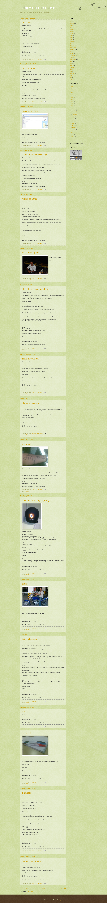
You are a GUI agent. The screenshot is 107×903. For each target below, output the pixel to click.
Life (26, 349)
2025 (72, 86)
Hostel (71, 39)
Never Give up (73, 59)
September (75, 114)
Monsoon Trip (73, 49)
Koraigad (72, 41)
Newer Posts (24, 888)
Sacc (71, 75)
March (74, 125)
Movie (71, 51)
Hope (71, 37)
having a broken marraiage (34, 154)
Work (71, 79)
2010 (72, 132)
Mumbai (71, 53)
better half (72, 23)
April (73, 123)
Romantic (27, 851)
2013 (72, 103)
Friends (71, 33)
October (74, 110)
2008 (72, 136)
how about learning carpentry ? (36, 500)
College (71, 29)
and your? (26, 443)
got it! (24, 583)
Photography (72, 67)
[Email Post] (45, 59)
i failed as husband (30, 402)
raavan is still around (31, 860)
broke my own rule (31, 358)
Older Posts (62, 888)
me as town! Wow (30, 110)
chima (71, 27)
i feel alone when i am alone (35, 288)
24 (73, 153)
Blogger (60, 899)
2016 (72, 97)
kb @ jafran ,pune (30, 252)
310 (70, 21)
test (23, 711)
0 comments (39, 59)
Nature (71, 57)
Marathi (71, 45)
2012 (72, 106)
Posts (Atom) (30, 891)
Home (44, 888)
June (73, 118)
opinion (27, 491)
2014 (72, 101)
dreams (71, 31)
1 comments (40, 433)
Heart (26, 783)
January (74, 129)
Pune (31, 279)
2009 (72, 134)
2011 (72, 108)
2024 (72, 88)
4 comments (40, 628)
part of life (27, 733)
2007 (72, 139)
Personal (27, 279)
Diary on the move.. (39, 7)
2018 (72, 95)
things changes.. (29, 638)
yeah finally (27, 22)
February (74, 127)
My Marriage (72, 55)
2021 (72, 90)
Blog (71, 25)
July (73, 116)
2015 (72, 99)
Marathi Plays (73, 47)
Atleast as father (29, 198)
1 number (26, 792)
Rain (71, 71)
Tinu (71, 77)
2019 (72, 93)
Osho (71, 63)
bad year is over (29, 68)
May (73, 121)
